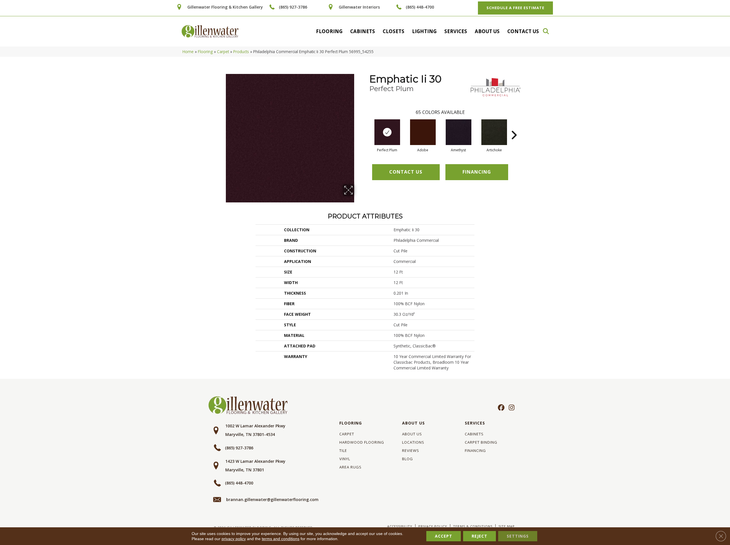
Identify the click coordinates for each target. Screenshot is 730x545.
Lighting (424, 31)
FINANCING (477, 172)
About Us (487, 31)
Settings (518, 536)
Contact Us (523, 31)
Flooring (329, 31)
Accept (443, 536)
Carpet (223, 51)
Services (455, 31)
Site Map (506, 526)
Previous (366, 126)
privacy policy (234, 538)
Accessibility (399, 526)
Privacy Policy (432, 526)
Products (241, 51)
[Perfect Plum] (387, 132)
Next (514, 126)
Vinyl (344, 458)
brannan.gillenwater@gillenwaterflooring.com (272, 499)
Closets (393, 31)
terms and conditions (280, 538)
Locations (413, 442)
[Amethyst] (458, 132)
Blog (407, 458)
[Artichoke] (494, 132)
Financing (475, 450)
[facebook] (500, 408)
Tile (343, 450)
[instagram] (510, 408)
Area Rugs (350, 467)
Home (188, 51)
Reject (479, 536)
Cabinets (362, 31)
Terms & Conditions (472, 526)
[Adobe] (423, 132)
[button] (548, 31)
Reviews (410, 450)
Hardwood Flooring (361, 442)
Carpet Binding (481, 442)
